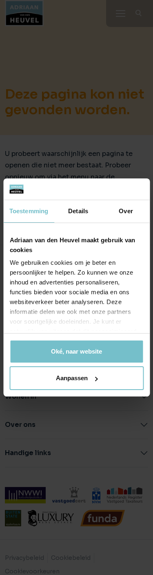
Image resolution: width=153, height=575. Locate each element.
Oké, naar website (76, 351)
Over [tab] (126, 210)
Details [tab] (78, 210)
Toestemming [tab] (28, 210)
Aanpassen (72, 377)
